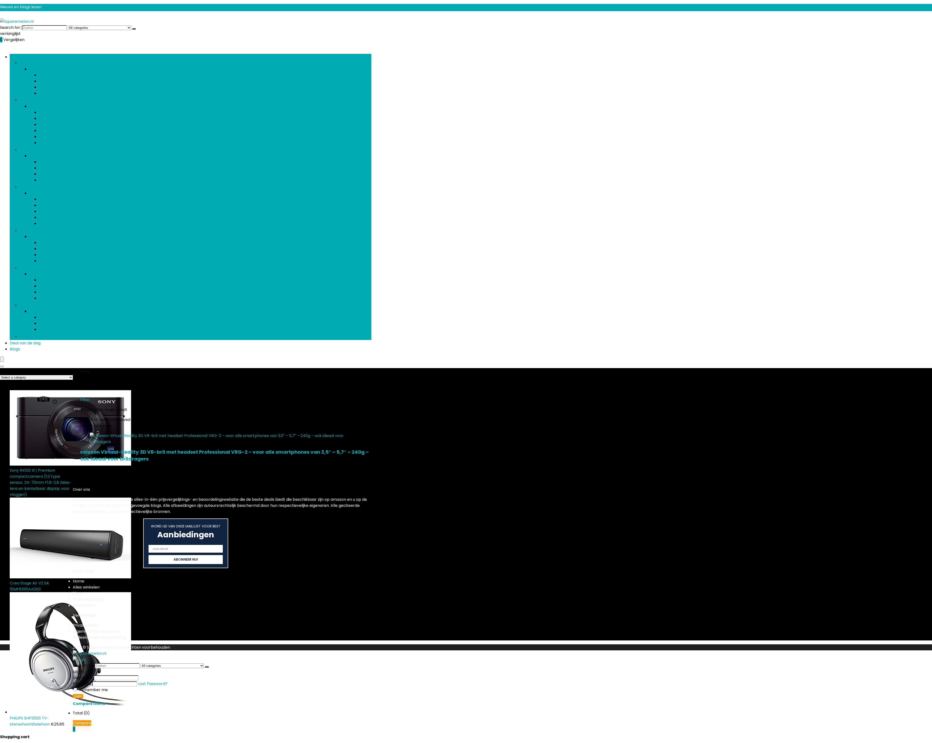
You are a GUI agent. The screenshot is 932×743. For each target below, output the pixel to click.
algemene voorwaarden (96, 631)
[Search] (2, 366)
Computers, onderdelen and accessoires (58, 187)
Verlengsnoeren (54, 329)
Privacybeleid (86, 625)
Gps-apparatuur (55, 81)
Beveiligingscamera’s (59, 118)
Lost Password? (152, 683)
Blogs (15, 349)
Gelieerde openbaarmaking (99, 637)
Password (82, 683)
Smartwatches (53, 255)
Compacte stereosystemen (65, 280)
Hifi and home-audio (38, 268)
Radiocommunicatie (58, 298)
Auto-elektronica (55, 75)
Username (83, 677)
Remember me (93, 690)
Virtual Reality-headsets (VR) (67, 261)
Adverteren (84, 605)
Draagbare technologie (41, 230)
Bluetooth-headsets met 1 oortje (70, 248)
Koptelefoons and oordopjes (66, 323)
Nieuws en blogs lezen (21, 7)
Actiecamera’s (53, 112)
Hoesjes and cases (56, 317)
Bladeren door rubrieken (33, 57)
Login (78, 696)
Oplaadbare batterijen (60, 174)
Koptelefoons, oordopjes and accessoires (58, 305)
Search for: (10, 27)
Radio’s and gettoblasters (63, 292)
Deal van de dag (25, 343)
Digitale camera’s (55, 124)
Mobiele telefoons (36, 336)
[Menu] (2, 359)
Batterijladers (52, 162)
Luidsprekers (51, 286)
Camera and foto (35, 100)
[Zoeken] (134, 29)
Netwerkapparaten (57, 217)
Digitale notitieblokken (60, 199)
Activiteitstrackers (56, 242)
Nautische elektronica (60, 93)
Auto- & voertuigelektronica (46, 63)
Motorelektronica (55, 87)
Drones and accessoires (62, 130)
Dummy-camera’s (56, 136)
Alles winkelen (86, 587)
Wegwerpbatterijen (57, 180)
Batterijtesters (53, 168)
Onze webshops (88, 599)
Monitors (47, 211)
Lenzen (45, 142)
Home (85, 371)
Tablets (46, 223)
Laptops (46, 205)
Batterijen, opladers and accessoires (54, 150)
